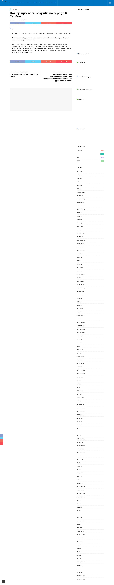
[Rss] (102, 3)
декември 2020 (81, 404)
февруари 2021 (80, 397)
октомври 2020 (81, 411)
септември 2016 (81, 579)
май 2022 (79, 346)
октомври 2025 (81, 206)
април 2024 (80, 267)
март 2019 (79, 476)
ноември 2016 (80, 572)
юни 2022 (79, 342)
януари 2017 (80, 565)
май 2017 (79, 551)
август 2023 (80, 295)
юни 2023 (79, 301)
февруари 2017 (80, 562)
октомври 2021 (81, 370)
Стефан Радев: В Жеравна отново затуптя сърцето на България (94, 17)
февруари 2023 (80, 315)
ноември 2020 (80, 408)
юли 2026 (79, 175)
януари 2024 (80, 277)
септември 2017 (81, 538)
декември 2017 (81, 527)
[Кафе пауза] (79, 35)
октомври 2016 (81, 575)
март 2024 (79, 271)
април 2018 (80, 514)
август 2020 (80, 418)
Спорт (35, 3)
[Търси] (105, 3)
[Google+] (100, 3)
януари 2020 (80, 442)
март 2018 (79, 517)
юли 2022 (79, 339)
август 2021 (80, 377)
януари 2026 (80, 195)
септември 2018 (81, 497)
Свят (28, 3)
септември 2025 (81, 209)
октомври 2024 (81, 247)
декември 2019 (81, 445)
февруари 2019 (80, 479)
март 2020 (79, 435)
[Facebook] (95, 3)
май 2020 (79, 428)
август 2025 (80, 212)
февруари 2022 (81, 356)
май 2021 (79, 387)
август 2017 (80, 541)
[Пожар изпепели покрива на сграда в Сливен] (12, 28)
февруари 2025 (80, 233)
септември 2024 (81, 250)
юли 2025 (79, 216)
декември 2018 (81, 486)
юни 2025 (79, 219)
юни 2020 (79, 425)
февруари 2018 (80, 521)
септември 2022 (81, 332)
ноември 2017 (80, 531)
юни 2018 (79, 507)
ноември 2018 (80, 490)
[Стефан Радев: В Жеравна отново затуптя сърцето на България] (80, 16)
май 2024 (79, 264)
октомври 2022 (81, 329)
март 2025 (79, 229)
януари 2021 (80, 401)
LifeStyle (43, 3)
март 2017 (79, 558)
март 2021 (79, 394)
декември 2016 (81, 568)
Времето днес (89, 25)
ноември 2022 (80, 325)
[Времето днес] (78, 26)
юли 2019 (79, 462)
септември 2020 (81, 414)
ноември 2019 (80, 449)
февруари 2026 (81, 192)
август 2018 (80, 500)
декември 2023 (81, 281)
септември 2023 (81, 291)
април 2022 (80, 349)
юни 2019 (79, 466)
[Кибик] (4, 1)
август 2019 (80, 459)
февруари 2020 (81, 438)
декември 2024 (81, 240)
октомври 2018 (81, 493)
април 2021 (80, 390)
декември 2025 (81, 199)
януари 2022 (80, 360)
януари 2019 (80, 483)
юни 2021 (79, 384)
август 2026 (80, 171)
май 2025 (79, 223)
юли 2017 (79, 544)
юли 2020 (79, 421)
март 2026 (79, 188)
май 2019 (79, 469)
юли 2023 (79, 298)
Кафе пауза (88, 35)
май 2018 (79, 510)
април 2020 (80, 432)
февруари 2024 (80, 274)
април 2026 (80, 185)
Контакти (52, 3)
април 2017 (80, 555)
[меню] (110, 3)
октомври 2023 (81, 288)
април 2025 (80, 226)
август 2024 (80, 253)
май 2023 (79, 305)
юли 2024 (79, 257)
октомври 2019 (81, 452)
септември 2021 (81, 373)
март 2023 (79, 312)
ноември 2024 (80, 243)
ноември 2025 (80, 202)
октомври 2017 (81, 534)
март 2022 (79, 353)
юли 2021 (79, 380)
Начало (12, 3)
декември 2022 (81, 322)
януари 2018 (80, 524)
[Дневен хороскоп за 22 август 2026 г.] (80, 44)
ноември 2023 (80, 284)
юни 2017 (79, 548)
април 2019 (80, 473)
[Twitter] (98, 3)
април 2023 (80, 308)
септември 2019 (81, 455)
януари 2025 (80, 236)
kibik (14, 20)
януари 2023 (80, 319)
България (20, 3)
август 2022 (80, 336)
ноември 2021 (80, 366)
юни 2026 (79, 178)
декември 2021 (81, 363)
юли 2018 (79, 503)
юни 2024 (79, 260)
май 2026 (79, 182)
